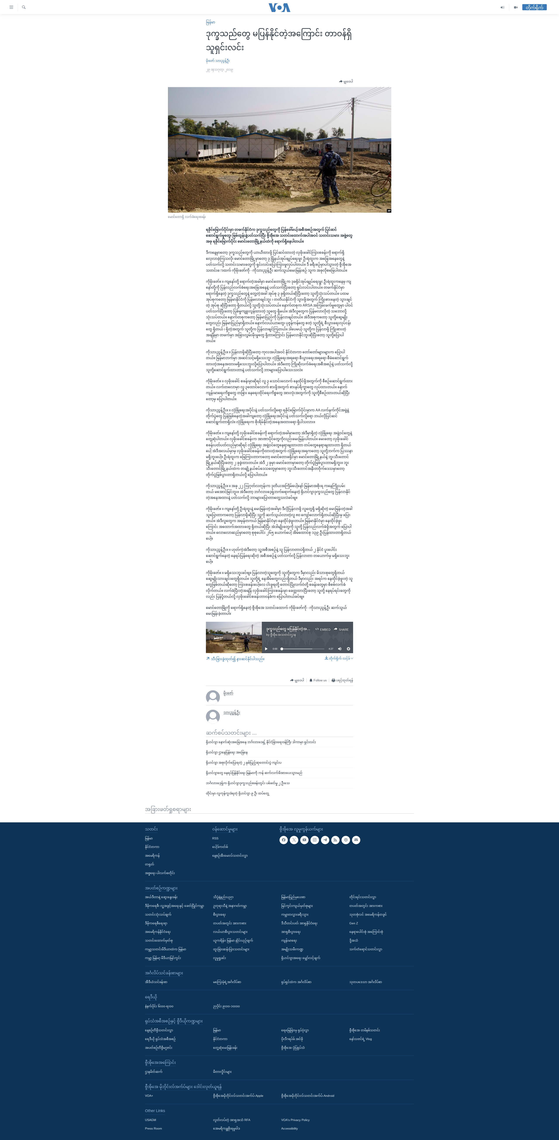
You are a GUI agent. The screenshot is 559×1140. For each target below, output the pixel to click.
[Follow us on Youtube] (304, 840)
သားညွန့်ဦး (222, 60)
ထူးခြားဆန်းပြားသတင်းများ (231, 949)
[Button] (346, 82)
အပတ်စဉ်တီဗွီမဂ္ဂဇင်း (158, 1047)
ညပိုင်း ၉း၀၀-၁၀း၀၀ (226, 1006)
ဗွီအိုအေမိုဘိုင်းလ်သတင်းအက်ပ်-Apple (238, 1095)
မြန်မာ (210, 22)
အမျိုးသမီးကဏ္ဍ (292, 949)
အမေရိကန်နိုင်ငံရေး (158, 931)
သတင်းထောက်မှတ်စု (159, 940)
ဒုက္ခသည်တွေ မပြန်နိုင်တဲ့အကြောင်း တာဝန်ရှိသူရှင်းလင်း (307, 629)
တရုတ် (149, 864)
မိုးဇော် (210, 60)
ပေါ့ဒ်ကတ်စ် (220, 847)
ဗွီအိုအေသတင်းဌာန (283, 634)
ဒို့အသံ (353, 940)
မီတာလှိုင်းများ (222, 1071)
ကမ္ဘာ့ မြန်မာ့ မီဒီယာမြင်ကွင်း (163, 958)
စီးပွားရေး (219, 914)
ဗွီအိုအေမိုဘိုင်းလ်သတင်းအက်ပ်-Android (307, 1095)
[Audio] (502, 7)
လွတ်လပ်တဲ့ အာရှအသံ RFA (231, 1120)
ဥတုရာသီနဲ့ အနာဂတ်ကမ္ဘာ (230, 906)
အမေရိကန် (152, 855)
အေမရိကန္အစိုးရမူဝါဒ (226, 1128)
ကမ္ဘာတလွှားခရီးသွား (295, 914)
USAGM (150, 1120)
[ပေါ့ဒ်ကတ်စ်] (346, 840)
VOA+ (149, 1095)
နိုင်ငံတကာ (152, 847)
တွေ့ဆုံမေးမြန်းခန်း (225, 1047)
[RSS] (335, 840)
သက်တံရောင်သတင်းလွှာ (365, 949)
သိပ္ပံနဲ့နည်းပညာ (223, 897)
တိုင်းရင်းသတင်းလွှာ (362, 897)
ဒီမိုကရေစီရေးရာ (156, 923)
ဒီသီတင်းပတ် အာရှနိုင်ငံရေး (299, 923)
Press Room (153, 1128)
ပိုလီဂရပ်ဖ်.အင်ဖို (292, 1039)
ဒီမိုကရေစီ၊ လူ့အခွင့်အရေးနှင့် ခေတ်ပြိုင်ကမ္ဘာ (174, 906)
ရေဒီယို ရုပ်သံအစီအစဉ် (160, 1039)
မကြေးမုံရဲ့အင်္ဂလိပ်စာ (227, 982)
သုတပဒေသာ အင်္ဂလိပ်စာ (365, 982)
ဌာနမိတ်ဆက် (153, 1071)
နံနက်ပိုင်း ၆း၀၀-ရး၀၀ (159, 1006)
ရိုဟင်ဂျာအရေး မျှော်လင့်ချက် (300, 958)
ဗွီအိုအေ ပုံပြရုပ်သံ (293, 1047)
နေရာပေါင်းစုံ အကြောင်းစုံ (366, 931)
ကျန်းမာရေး (289, 940)
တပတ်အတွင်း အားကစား (229, 923)
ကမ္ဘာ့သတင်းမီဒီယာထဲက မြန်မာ (165, 949)
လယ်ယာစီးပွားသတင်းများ (230, 931)
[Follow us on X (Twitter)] (294, 840)
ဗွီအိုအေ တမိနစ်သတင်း (364, 1030)
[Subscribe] (356, 840)
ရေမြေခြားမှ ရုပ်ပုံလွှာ (295, 1030)
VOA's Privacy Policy (295, 1120)
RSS (215, 838)
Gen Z (353, 923)
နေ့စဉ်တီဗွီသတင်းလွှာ (159, 1030)
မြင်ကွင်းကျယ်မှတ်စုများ (297, 906)
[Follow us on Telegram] (325, 840)
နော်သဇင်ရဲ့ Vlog (360, 1039)
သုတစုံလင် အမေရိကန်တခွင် (368, 914)
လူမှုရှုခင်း (219, 958)
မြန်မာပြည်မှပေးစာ (293, 897)
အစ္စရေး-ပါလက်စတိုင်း (160, 873)
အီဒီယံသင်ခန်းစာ (156, 982)
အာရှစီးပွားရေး (291, 931)
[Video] (515, 7)
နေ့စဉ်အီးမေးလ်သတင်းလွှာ (230, 855)
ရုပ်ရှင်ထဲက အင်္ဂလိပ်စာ (296, 982)
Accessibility (289, 1128)
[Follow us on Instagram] (315, 840)
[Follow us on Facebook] (284, 840)
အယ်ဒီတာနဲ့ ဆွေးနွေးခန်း (161, 897)
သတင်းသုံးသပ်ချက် (158, 914)
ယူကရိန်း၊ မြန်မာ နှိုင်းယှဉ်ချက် (233, 940)
